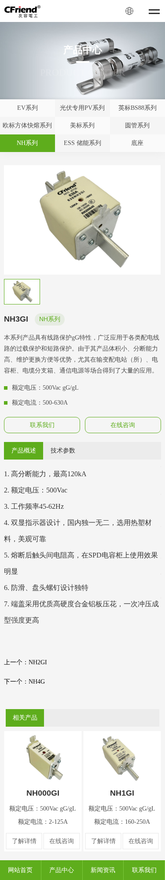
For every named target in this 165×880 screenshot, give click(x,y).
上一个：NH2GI (25, 662)
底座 (137, 143)
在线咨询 (122, 425)
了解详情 (24, 841)
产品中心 (61, 870)
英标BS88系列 (137, 108)
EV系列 (27, 108)
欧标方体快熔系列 (27, 125)
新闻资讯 (103, 870)
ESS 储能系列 (82, 143)
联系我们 (42, 425)
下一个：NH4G (24, 681)
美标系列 (82, 125)
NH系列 (27, 143)
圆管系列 (137, 125)
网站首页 (20, 870)
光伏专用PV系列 (82, 108)
